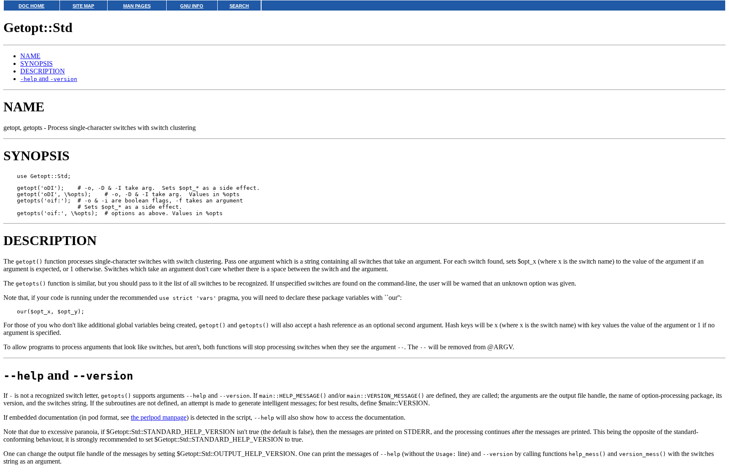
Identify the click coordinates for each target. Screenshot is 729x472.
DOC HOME (31, 5)
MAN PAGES (137, 5)
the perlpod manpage (158, 417)
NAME (30, 55)
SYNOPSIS (36, 63)
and (48, 78)
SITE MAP (83, 5)
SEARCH (239, 5)
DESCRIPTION (42, 71)
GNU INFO (191, 5)
